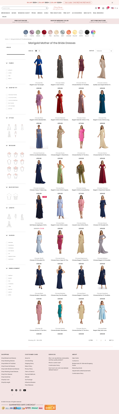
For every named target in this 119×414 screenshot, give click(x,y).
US (115, 8)
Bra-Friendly (11, 103)
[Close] (112, 2)
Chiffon (10, 73)
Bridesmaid (5, 13)
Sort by (91, 51)
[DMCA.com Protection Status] (50, 407)
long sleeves (11, 245)
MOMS (14, 13)
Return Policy (28, 366)
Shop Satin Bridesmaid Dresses (10, 369)
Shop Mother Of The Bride (8, 363)
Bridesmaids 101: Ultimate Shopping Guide (82, 364)
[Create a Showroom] (103, 8)
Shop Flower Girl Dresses (8, 366)
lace (9, 281)
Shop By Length (5, 382)
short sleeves (11, 250)
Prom (34, 13)
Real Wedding (98, 13)
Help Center (75, 358)
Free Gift (66, 13)
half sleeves (10, 248)
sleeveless (10, 242)
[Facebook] (12, 390)
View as (30, 51)
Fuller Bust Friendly (12, 94)
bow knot (10, 289)
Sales (4, 17)
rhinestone (10, 283)
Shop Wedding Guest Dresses (9, 371)
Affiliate (27, 377)
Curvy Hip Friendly (12, 97)
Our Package (28, 379)
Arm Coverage (11, 105)
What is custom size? (55, 362)
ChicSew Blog (29, 361)
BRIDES (40, 13)
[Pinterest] (16, 390)
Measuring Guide (77, 368)
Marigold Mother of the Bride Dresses (21, 39)
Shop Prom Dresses (6, 374)
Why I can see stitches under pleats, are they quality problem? (59, 359)
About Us (27, 358)
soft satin (10, 70)
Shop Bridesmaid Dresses (8, 358)
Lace (9, 75)
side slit (10, 292)
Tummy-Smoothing (12, 100)
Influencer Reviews (30, 382)
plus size (10, 108)
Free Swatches (56, 13)
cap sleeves (10, 259)
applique (10, 275)
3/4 (9, 253)
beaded (10, 278)
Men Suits (87, 13)
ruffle (9, 286)
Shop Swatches (5, 377)
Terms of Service (29, 371)
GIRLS (46, 13)
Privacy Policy (29, 369)
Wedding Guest (24, 13)
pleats (9, 294)
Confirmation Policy (54, 365)
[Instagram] (20, 390)
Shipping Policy (29, 363)
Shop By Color (5, 379)
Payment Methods (30, 374)
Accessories (77, 13)
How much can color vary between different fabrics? (58, 369)
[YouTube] (24, 390)
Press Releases (29, 385)
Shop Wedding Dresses (8, 361)
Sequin (9, 78)
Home (6, 39)
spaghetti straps (11, 256)
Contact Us (75, 361)
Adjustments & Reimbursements (81, 370)
